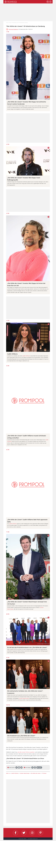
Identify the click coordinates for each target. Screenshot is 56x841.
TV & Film (10, 22)
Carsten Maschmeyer (24, 698)
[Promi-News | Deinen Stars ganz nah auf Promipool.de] (26, 2)
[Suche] (48, 2)
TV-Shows (44, 773)
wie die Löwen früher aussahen (26, 752)
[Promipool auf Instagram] (32, 832)
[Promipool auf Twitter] (24, 832)
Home (7, 22)
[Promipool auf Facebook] (15, 832)
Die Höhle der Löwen (35, 773)
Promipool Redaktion (13, 29)
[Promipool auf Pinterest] (40, 832)
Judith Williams (26, 355)
